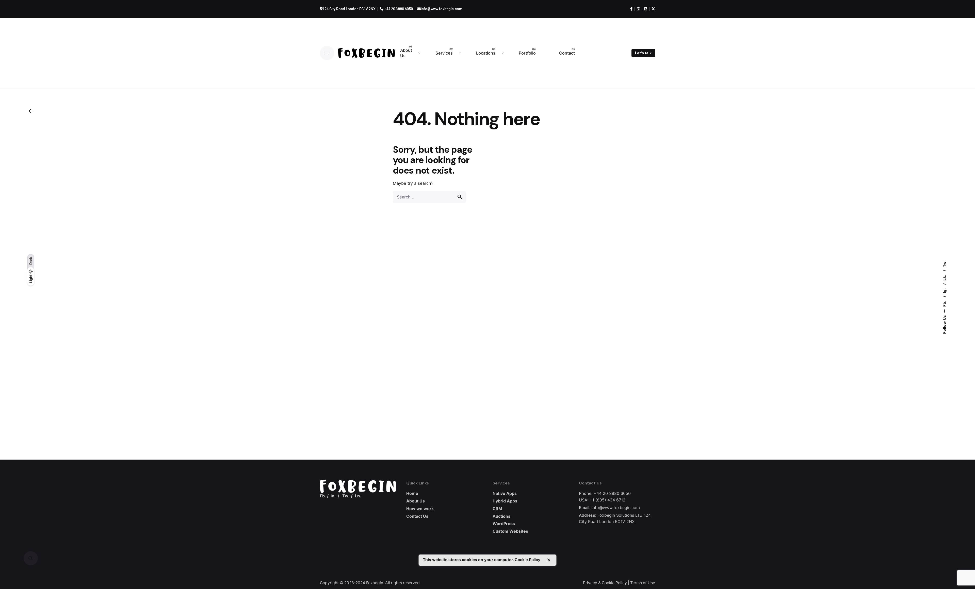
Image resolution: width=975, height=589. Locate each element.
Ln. (358, 495)
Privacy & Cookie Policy (605, 582)
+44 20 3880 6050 (398, 9)
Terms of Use (642, 582)
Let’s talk (643, 53)
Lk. (944, 277)
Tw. (944, 263)
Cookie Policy (527, 559)
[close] (549, 560)
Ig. (944, 290)
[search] (460, 197)
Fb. (944, 303)
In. (333, 495)
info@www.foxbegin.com (441, 9)
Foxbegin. (375, 582)
